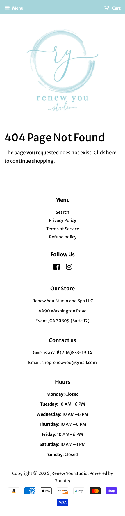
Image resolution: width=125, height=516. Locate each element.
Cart (116, 8)
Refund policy (62, 237)
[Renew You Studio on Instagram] (69, 268)
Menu (17, 8)
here (111, 152)
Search (62, 212)
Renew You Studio (69, 473)
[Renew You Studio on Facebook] (56, 268)
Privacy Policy (62, 220)
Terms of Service (62, 229)
